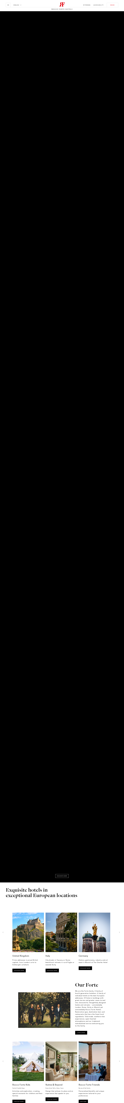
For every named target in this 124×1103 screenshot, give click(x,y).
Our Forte (86, 984)
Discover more (62, 876)
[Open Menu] (8, 5)
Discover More (19, 970)
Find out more (52, 1099)
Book (112, 5)
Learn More (81, 1032)
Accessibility (98, 5)
